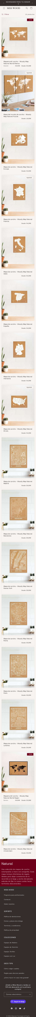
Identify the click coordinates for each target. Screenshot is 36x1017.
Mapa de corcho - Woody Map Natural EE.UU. (18, 430)
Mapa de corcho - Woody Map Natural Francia (18, 220)
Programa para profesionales (14, 895)
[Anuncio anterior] (4, 3)
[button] (4, 8)
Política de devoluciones (12, 916)
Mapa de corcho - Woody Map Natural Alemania (18, 378)
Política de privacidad (11, 930)
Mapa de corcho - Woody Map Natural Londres (18, 744)
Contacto (7, 899)
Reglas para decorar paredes (14, 973)
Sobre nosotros (9, 904)
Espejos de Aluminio (11, 947)
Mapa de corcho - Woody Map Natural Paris (18, 692)
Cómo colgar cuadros (11, 969)
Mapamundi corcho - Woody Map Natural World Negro (16, 797)
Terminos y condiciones (12, 926)
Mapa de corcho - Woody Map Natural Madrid (18, 482)
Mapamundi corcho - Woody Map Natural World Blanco (16, 62)
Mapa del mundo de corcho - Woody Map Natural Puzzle (17, 115)
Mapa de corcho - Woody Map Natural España (18, 325)
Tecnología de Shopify (23, 1016)
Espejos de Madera (10, 943)
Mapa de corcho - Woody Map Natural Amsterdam (18, 850)
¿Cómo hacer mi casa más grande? (16, 978)
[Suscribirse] (30, 994)
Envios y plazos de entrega (13, 921)
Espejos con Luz (9, 956)
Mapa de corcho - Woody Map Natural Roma (18, 640)
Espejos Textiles (9, 951)
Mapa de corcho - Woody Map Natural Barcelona (18, 535)
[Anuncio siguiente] (32, 3)
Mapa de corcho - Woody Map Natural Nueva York (18, 587)
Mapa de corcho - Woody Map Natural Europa (18, 168)
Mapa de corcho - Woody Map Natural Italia (18, 273)
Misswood (14, 1016)
